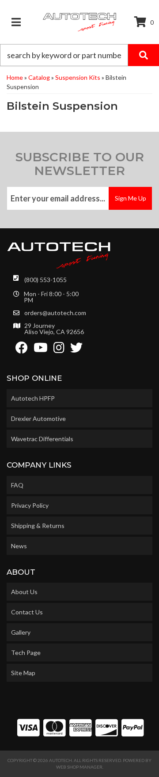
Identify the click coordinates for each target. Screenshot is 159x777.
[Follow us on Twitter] (76, 349)
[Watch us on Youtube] (41, 349)
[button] (79, 55)
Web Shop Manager (79, 767)
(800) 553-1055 (45, 279)
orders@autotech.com (55, 313)
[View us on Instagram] (58, 349)
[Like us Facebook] (21, 349)
